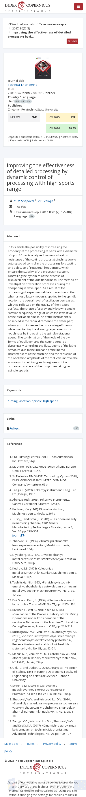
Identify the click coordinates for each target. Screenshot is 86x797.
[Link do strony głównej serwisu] (27, 6)
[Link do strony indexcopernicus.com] (43, 768)
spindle (37, 401)
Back (73, 41)
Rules (31, 744)
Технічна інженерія (52, 24)
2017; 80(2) (21, 28)
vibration (25, 401)
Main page (11, 744)
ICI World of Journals (21, 24)
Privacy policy (52, 744)
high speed (50, 401)
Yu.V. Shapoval (24, 201)
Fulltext (14, 428)
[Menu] (78, 6)
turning (12, 401)
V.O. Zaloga (45, 201)
